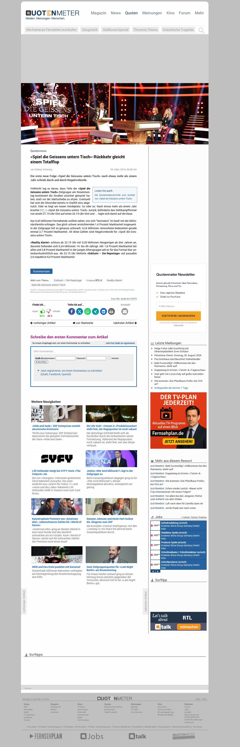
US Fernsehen (80, 727)
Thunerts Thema (146, 29)
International (82, 715)
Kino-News (162, 707)
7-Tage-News (29, 715)
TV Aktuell (42, 727)
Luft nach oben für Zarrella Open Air (176, 503)
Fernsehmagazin (55, 727)
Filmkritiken (68, 727)
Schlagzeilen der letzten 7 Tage (171, 387)
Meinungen (152, 12)
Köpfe (79, 717)
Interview (54, 712)
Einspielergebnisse (166, 712)
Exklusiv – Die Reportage (68, 280)
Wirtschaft (81, 712)
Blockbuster (126, 727)
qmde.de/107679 (129, 298)
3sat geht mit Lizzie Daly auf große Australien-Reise (179, 375)
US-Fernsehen (83, 720)
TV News (91, 727)
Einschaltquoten (103, 727)
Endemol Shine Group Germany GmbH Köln (180, 525)
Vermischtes (82, 709)
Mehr (199, 12)
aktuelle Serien (150, 727)
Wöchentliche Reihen (113, 707)
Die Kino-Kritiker (164, 709)
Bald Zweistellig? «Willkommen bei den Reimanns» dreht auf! (175, 364)
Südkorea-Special (115, 29)
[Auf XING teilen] (96, 312)
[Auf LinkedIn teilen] (103, 312)
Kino (170, 12)
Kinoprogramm (164, 727)
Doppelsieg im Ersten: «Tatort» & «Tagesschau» (180, 370)
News (116, 12)
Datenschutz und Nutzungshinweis (192, 716)
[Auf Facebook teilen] (72, 312)
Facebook (28, 717)
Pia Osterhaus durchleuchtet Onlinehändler (177, 359)
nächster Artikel (123, 323)
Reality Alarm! (114, 280)
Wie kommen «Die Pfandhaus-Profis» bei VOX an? (178, 382)
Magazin (98, 12)
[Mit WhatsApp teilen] (87, 312)
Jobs (186, 709)
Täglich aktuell (110, 712)
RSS (25, 707)
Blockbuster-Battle (165, 715)
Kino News (32, 727)
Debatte (134, 707)
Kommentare (41, 271)
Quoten (131, 12)
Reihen (54, 709)
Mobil (26, 712)
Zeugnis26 (90, 29)
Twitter (27, 720)
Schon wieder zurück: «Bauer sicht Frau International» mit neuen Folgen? (176, 490)
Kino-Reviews (136, 712)
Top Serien (197, 727)
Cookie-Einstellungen (193, 719)
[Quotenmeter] (53, 15)
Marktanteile (109, 709)
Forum (184, 12)
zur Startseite (84, 323)
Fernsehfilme (137, 727)
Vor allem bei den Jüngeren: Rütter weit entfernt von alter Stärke (176, 497)
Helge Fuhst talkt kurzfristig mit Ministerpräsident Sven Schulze (171, 350)
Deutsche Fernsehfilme (182, 727)
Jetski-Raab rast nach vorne (173, 508)
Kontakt (187, 712)
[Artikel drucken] (111, 312)
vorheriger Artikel (44, 323)
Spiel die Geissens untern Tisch (48, 284)
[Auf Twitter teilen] (80, 312)
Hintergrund (56, 707)
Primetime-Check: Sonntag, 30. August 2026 (177, 355)
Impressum (189, 722)
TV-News (81, 707)
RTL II (43, 210)
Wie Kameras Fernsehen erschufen (51, 29)
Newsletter (28, 709)
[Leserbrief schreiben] (125, 312)
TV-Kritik (134, 709)
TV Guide (115, 727)
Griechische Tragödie (178, 29)
